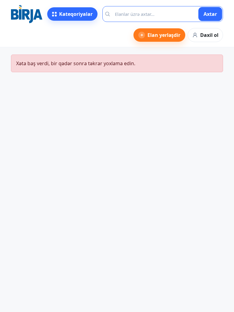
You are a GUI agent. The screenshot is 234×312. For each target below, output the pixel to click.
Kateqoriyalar (76, 14)
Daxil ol (209, 35)
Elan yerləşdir (160, 35)
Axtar (210, 14)
